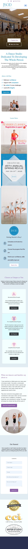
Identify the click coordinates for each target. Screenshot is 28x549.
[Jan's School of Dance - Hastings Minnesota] (7, 5)
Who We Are (4, 541)
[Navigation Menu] (25, 5)
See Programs (14, 334)
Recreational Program (6, 542)
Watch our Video (15, 44)
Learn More (14, 358)
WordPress (18, 539)
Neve (8, 539)
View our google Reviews (9, 405)
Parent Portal (17, 1)
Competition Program (5, 544)
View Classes (14, 308)
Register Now (14, 40)
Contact (3, 546)
